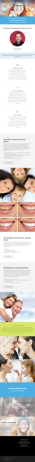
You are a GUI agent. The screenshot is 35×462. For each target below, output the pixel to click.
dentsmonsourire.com (24, 446)
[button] (17, 20)
